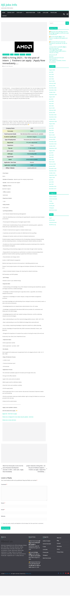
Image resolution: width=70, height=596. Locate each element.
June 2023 (51, 155)
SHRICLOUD (28, 573)
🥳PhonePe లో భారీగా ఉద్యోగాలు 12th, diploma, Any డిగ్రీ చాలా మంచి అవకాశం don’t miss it (58, 38)
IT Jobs (39, 12)
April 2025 (51, 105)
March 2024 (52, 135)
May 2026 (51, 76)
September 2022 (53, 175)
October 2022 (52, 173)
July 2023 (51, 152)
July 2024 (51, 126)
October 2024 (52, 119)
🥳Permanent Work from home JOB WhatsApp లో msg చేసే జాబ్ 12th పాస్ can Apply (58, 43)
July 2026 (51, 72)
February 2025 (52, 110)
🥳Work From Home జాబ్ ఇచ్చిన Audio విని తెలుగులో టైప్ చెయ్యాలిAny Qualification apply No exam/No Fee (59, 33)
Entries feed (52, 220)
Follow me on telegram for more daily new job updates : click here (17, 417)
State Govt (19, 12)
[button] (23, 13)
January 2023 (52, 166)
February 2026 (52, 83)
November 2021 (52, 186)
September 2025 (53, 94)
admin (11, 66)
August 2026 (52, 70)
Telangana (28, 54)
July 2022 (51, 179)
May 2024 (51, 130)
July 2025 (51, 99)
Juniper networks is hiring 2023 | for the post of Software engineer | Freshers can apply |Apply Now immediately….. (35, 468)
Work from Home (30, 12)
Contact (4, 15)
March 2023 (52, 161)
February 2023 (52, 164)
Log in (50, 218)
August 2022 (52, 177)
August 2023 (52, 150)
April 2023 (51, 159)
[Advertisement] (24, 31)
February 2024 (52, 137)
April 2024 (51, 132)
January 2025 (52, 112)
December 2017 (52, 188)
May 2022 (51, 184)
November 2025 (52, 90)
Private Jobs (53, 12)
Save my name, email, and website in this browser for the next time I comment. (23, 523)
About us (59, 537)
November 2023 (52, 144)
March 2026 (52, 81)
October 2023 (52, 146)
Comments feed (52, 222)
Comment (4, 484)
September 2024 (53, 121)
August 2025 (52, 96)
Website (3, 516)
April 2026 (51, 79)
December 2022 (52, 168)
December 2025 (52, 87)
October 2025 (52, 92)
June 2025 (51, 101)
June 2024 (51, 128)
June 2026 (51, 74)
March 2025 (52, 108)
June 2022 (51, 182)
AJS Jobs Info (9, 5)
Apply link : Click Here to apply (9, 413)
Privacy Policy (60, 552)
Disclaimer (59, 546)
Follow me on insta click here (9, 420)
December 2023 (52, 141)
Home (3, 12)
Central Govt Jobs (53, 199)
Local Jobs (45, 12)
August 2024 (52, 123)
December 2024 (52, 114)
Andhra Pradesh (6, 54)
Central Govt (10, 12)
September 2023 (53, 148)
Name (3, 503)
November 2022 (52, 170)
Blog (58, 540)
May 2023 (51, 157)
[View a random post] (67, 14)
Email (3, 509)
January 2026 (52, 85)
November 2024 (52, 117)
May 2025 (51, 103)
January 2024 (52, 139)
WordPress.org (52, 224)
